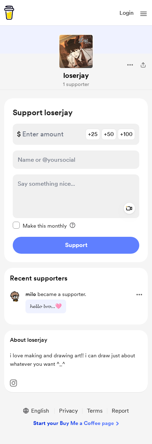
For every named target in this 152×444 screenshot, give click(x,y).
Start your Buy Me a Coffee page (73, 423)
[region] (76, 180)
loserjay (76, 75)
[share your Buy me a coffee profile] (143, 64)
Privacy (68, 410)
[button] (143, 14)
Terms (95, 410)
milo (30, 294)
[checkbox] (40, 225)
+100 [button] (126, 134)
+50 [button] (109, 134)
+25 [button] (93, 134)
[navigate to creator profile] (76, 51)
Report (120, 410)
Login (126, 13)
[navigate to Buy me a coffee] (9, 13)
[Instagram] (13, 383)
